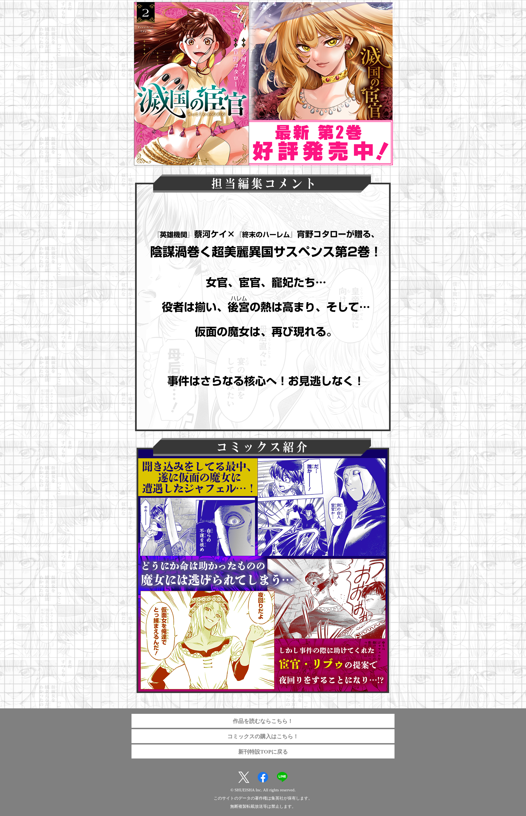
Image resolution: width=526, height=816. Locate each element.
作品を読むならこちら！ (263, 721)
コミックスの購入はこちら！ (263, 736)
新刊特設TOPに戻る (263, 752)
